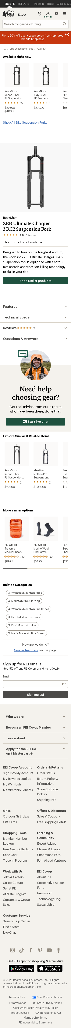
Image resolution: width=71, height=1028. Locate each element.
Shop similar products (35, 280)
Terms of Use (17, 997)
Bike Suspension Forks (21, 48)
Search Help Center (16, 921)
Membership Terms (35, 1017)
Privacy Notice (17, 1002)
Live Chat (9, 932)
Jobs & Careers (13, 877)
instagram (12, 950)
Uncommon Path (49, 855)
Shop (21, 14)
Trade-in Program (15, 860)
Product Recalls (19, 1012)
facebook (31, 950)
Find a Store (11, 926)
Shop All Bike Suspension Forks (25, 122)
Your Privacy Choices (49, 997)
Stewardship (46, 904)
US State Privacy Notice (47, 1002)
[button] (35, 177)
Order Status (46, 773)
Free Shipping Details (51, 822)
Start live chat (38, 421)
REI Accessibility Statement (35, 1022)
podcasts (58, 950)
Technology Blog (49, 899)
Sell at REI (9, 888)
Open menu (64, 13)
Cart (56, 13)
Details (55, 668)
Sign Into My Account (18, 773)
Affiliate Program (14, 894)
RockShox (10, 217)
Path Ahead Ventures (51, 860)
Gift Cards (10, 822)
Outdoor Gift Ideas (16, 816)
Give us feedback (26, 650)
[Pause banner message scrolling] (66, 34)
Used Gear (10, 855)
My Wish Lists (12, 784)
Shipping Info (46, 799)
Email (6, 676)
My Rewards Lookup (17, 778)
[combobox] (35, 24)
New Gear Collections (18, 849)
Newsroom (44, 893)
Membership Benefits (18, 790)
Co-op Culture (13, 882)
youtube (49, 950)
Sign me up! (35, 694)
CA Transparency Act (48, 1012)
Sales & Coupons (49, 816)
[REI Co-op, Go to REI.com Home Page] (8, 13)
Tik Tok (22, 950)
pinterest (40, 950)
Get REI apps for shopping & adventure (35, 961)
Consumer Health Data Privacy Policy (35, 1007)
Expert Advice (46, 843)
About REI (44, 877)
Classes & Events (48, 849)
